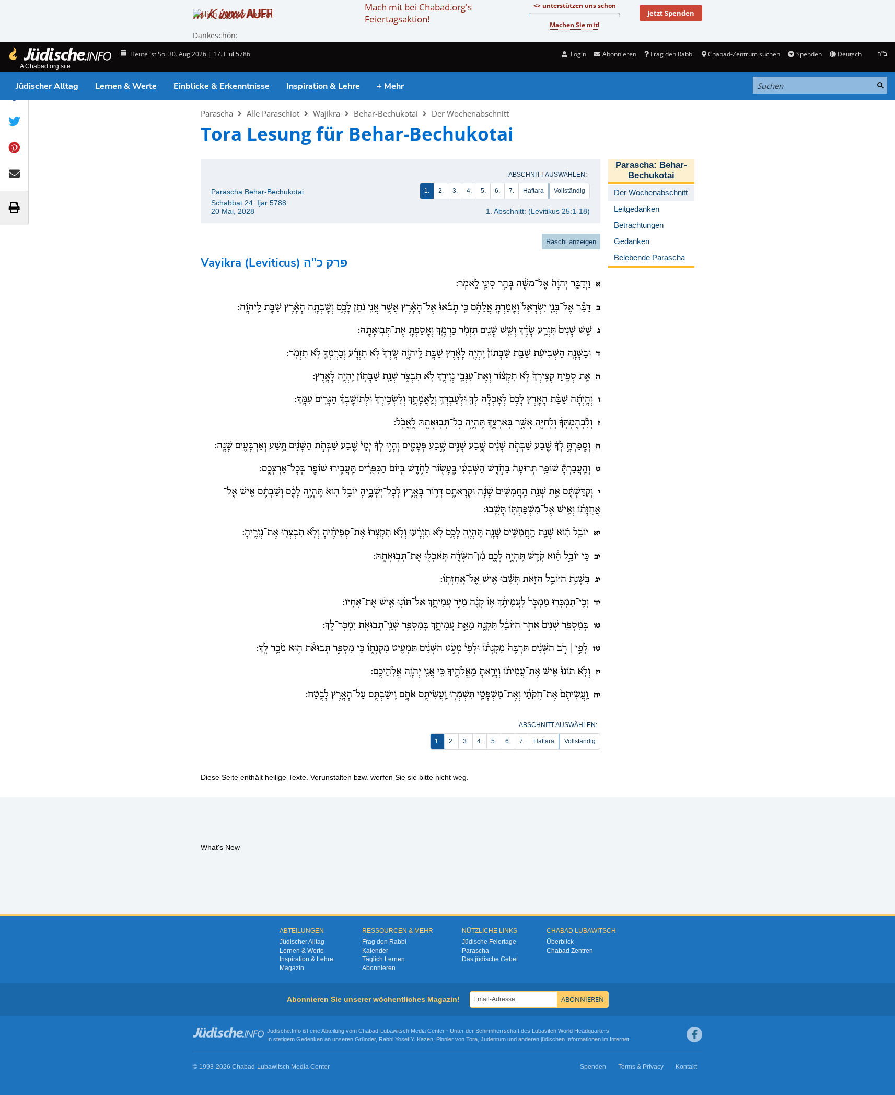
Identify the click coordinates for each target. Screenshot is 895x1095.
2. (441, 190)
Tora (472, 1039)
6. (497, 190)
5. (483, 190)
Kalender (375, 950)
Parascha (217, 113)
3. (455, 190)
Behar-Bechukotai (386, 113)
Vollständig (569, 190)
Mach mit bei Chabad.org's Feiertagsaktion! (418, 13)
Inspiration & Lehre (323, 86)
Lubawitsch (394, 1031)
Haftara (533, 190)
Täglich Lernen (383, 959)
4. (469, 190)
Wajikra (326, 113)
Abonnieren (379, 968)
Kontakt (686, 1066)
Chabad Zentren (570, 950)
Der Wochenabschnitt (470, 113)
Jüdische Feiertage (489, 942)
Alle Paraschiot (273, 113)
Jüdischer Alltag (47, 86)
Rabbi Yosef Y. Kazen (406, 1039)
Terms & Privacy (641, 1066)
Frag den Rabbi (672, 54)
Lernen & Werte (126, 86)
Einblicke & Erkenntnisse (221, 86)
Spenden (808, 54)
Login (577, 54)
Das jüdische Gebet (490, 959)
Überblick (560, 942)
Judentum (493, 1039)
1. (426, 190)
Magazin (292, 968)
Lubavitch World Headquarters (570, 1031)
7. (511, 190)
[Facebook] (694, 1034)
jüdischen (553, 1039)
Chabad (368, 1031)
